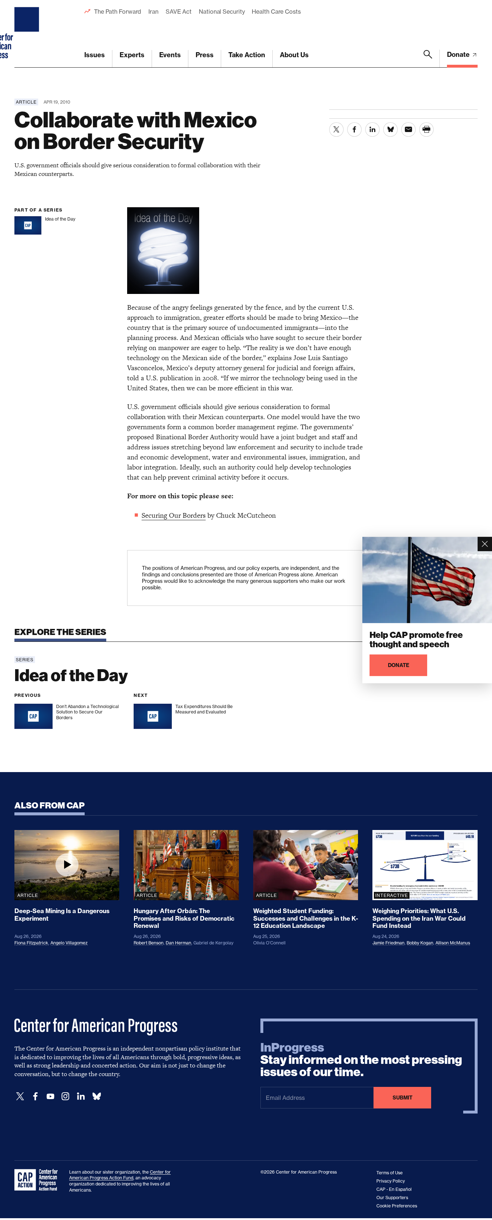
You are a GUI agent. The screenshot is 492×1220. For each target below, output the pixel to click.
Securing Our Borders (174, 515)
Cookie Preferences (396, 1205)
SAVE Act (179, 11)
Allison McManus (452, 942)
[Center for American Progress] (27, 33)
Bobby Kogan (420, 942)
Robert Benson (149, 942)
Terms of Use (389, 1172)
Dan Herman (178, 942)
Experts (132, 55)
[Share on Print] (426, 129)
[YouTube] (50, 1096)
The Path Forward (117, 11)
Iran (153, 11)
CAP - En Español (394, 1189)
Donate (459, 54)
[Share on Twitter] (336, 129)
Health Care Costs (276, 11)
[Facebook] (35, 1096)
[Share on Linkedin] (372, 129)
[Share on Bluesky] (390, 129)
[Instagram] (65, 1096)
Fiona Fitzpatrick (31, 942)
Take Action (246, 55)
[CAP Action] (38, 1180)
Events (170, 55)
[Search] (428, 59)
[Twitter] (20, 1096)
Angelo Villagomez (69, 942)
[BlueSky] (96, 1096)
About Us (294, 55)
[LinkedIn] (80, 1096)
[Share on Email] (408, 129)
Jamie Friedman (388, 942)
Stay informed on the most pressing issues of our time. (361, 1060)
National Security (222, 11)
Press (205, 55)
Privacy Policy (390, 1181)
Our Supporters (392, 1197)
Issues (94, 55)
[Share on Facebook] (354, 129)
